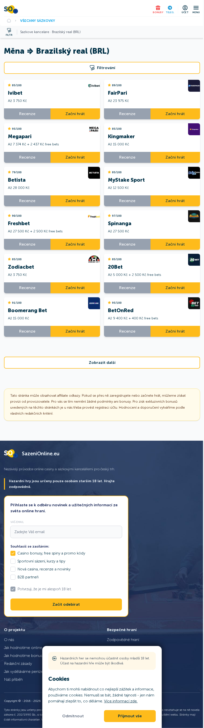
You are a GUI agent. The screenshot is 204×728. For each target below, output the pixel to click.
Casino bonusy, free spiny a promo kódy (51, 553)
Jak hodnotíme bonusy (24, 655)
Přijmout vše (130, 716)
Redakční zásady (18, 663)
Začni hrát (75, 114)
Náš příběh (13, 679)
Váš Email (17, 521)
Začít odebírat (66, 604)
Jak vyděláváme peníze (23, 671)
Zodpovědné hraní (123, 640)
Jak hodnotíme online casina (29, 647)
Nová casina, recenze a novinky (43, 569)
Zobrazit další (102, 362)
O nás (9, 640)
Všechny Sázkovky (37, 21)
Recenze (27, 114)
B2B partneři (28, 577)
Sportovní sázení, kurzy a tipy (41, 561)
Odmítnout (73, 716)
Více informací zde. (121, 701)
